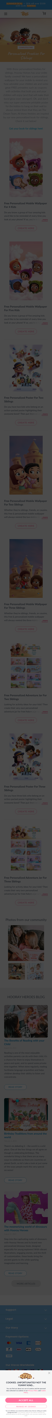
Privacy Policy (33, 1390)
